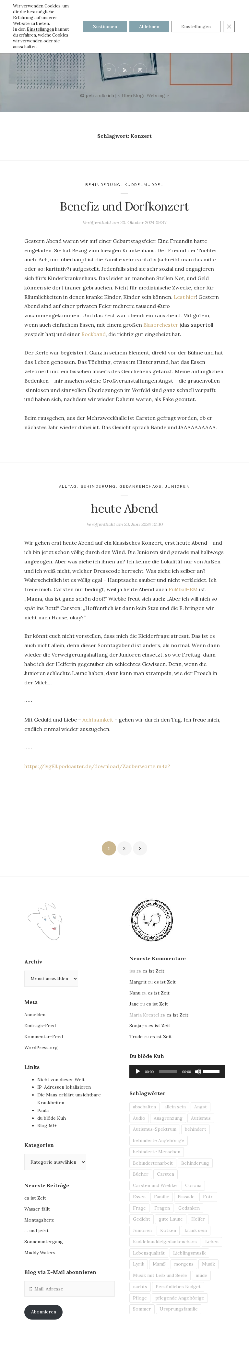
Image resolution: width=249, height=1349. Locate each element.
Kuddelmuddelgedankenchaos (165, 1242)
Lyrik (138, 1264)
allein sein (175, 1107)
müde (201, 1275)
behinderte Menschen (156, 1152)
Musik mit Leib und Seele (160, 1275)
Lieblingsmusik (189, 1253)
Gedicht (141, 1219)
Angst (200, 1107)
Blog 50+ (47, 1125)
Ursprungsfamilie (179, 1309)
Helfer (198, 1219)
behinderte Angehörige (158, 1140)
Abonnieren (43, 1312)
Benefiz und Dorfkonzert (124, 206)
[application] (177, 1071)
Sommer (142, 1309)
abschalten (144, 1107)
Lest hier (185, 297)
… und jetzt (36, 1231)
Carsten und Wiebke (155, 1185)
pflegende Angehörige (179, 1298)
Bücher (140, 1174)
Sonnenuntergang (43, 1242)
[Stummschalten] (198, 1071)
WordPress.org (41, 1047)
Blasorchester (160, 324)
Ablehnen (149, 26)
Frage (139, 1208)
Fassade (186, 1197)
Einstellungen (40, 29)
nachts (140, 1286)
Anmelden (34, 1014)
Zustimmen (105, 26)
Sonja (135, 1025)
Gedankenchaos (141, 486)
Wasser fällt (37, 1209)
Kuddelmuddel (144, 185)
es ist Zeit (35, 1198)
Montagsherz (39, 1220)
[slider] (212, 1071)
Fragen (162, 1208)
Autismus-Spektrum (154, 1129)
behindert (195, 1129)
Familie (161, 1197)
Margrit (138, 982)
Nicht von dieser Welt (61, 1079)
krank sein (195, 1230)
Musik (208, 1264)
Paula (43, 1110)
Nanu (134, 993)
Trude (136, 1036)
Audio (139, 1118)
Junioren (177, 486)
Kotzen (168, 1230)
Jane (134, 1004)
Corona (193, 1185)
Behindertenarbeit (153, 1163)
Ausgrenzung (168, 1118)
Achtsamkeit (97, 719)
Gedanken (189, 1208)
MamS (159, 1264)
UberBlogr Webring (143, 95)
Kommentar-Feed (43, 1036)
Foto (208, 1197)
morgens (184, 1264)
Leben (212, 1242)
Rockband (93, 334)
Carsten (165, 1174)
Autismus (201, 1118)
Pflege (140, 1298)
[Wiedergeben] (138, 1071)
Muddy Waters (39, 1253)
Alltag (68, 486)
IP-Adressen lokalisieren (64, 1087)
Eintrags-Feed (40, 1025)
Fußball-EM (183, 589)
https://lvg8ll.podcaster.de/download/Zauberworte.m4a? (97, 766)
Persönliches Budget (178, 1286)
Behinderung (103, 185)
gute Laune (171, 1219)
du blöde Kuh (51, 1118)
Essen (139, 1197)
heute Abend (124, 508)
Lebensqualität (149, 1253)
